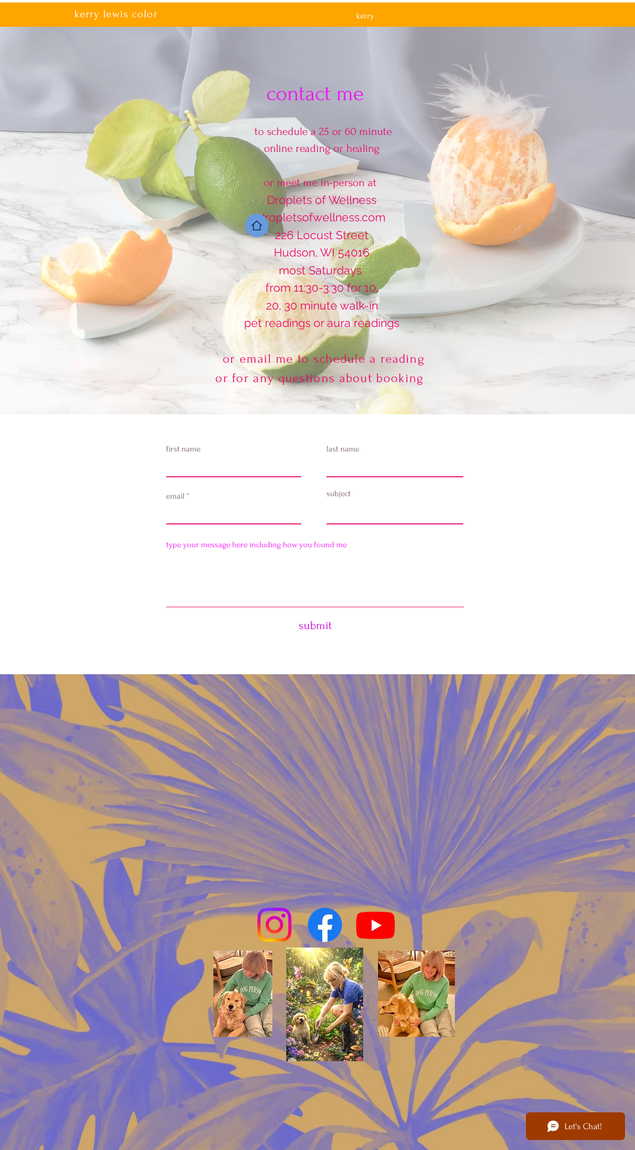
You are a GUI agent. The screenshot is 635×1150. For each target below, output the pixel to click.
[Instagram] (274, 925)
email (175, 496)
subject (338, 493)
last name (342, 449)
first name (183, 449)
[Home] (256, 225)
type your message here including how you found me (256, 544)
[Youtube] (375, 925)
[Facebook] (325, 925)
